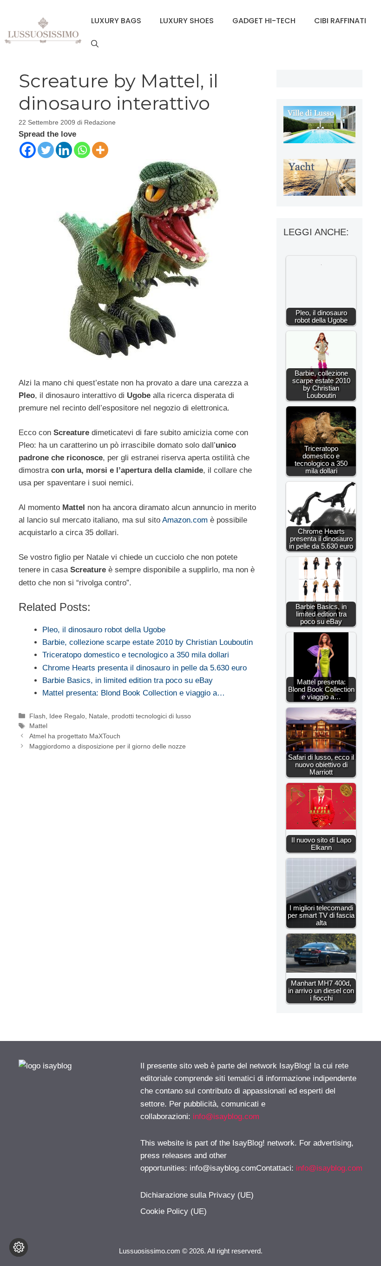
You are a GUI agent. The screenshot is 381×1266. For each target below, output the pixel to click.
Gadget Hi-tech (264, 20)
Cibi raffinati (340, 20)
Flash (37, 716)
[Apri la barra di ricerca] (95, 44)
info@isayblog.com (226, 1116)
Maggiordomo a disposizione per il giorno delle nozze (107, 746)
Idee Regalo (67, 716)
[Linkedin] (64, 150)
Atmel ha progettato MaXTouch (74, 736)
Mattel (38, 725)
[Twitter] (46, 150)
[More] (100, 150)
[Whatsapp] (82, 150)
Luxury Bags (116, 20)
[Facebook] (28, 150)
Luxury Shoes (187, 20)
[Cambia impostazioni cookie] (18, 1247)
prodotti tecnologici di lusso (151, 716)
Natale (98, 716)
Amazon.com (185, 520)
